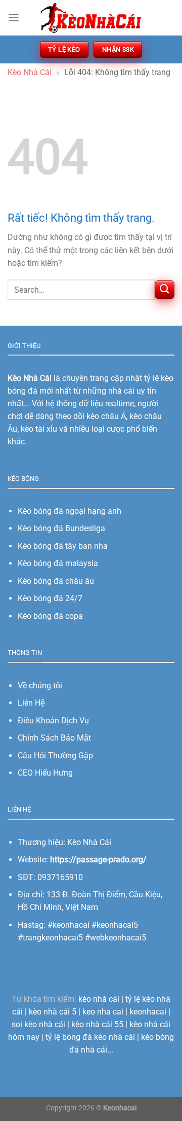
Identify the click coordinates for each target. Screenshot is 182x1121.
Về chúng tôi (40, 685)
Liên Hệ (31, 703)
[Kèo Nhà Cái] (91, 17)
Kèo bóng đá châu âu (56, 581)
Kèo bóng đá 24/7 (50, 598)
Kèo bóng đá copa (50, 616)
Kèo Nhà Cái (30, 72)
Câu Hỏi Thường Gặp (55, 755)
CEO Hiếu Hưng (45, 773)
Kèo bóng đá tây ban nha (63, 546)
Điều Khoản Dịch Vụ (53, 720)
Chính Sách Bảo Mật (54, 738)
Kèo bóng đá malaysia (58, 563)
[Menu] (14, 18)
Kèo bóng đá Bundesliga (61, 528)
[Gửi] (164, 290)
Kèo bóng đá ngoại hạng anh (69, 511)
